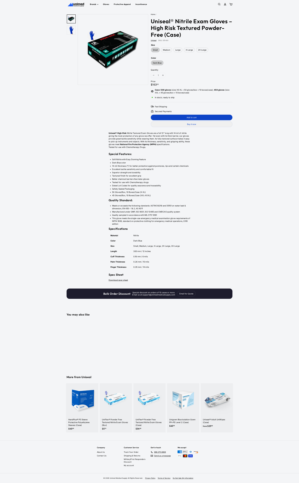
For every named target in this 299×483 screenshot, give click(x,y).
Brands (93, 4)
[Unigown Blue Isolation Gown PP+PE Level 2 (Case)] (183, 406)
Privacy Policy (150, 478)
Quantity (154, 70)
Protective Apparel (122, 4)
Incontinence (141, 4)
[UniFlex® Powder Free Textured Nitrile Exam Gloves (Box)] (116, 407)
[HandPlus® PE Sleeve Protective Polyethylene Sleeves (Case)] (82, 407)
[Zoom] (113, 49)
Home (153, 14)
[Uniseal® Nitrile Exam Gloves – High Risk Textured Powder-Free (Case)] (79, 344)
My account (129, 465)
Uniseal (86, 377)
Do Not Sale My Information (183, 478)
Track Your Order (131, 452)
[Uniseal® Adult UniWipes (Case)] (217, 406)
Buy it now (191, 124)
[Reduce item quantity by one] (153, 75)
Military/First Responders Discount (134, 460)
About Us (101, 452)
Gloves (106, 4)
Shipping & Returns (132, 456)
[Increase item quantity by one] (163, 75)
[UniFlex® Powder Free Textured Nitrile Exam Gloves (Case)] (149, 407)
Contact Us (101, 456)
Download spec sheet (118, 280)
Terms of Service (164, 478)
